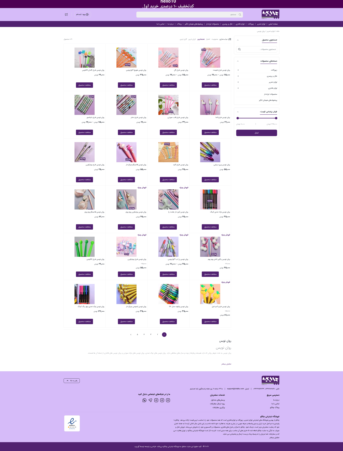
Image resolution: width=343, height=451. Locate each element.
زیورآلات (274, 70)
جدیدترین (201, 39)
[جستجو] (239, 49)
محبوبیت (215, 39)
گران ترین (183, 39)
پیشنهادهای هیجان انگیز (268, 100)
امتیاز (208, 39)
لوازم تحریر (271, 31)
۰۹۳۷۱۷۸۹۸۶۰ (270, 388)
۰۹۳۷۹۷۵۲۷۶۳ (258, 388)
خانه (277, 31)
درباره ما (276, 399)
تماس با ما (275, 403)
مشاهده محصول (210, 85)
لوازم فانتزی (272, 88)
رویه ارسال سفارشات (217, 403)
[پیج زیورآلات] (168, 400)
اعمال (257, 132)
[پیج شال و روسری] (156, 400)
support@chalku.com (235, 388)
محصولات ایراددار (270, 94)
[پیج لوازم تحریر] (162, 400)
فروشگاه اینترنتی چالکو (171, 446)
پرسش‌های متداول (218, 399)
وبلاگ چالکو (274, 407)
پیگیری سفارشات (218, 407)
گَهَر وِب (136, 446)
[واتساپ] (144, 400)
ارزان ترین (192, 39)
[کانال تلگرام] (150, 400)
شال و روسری (272, 76)
